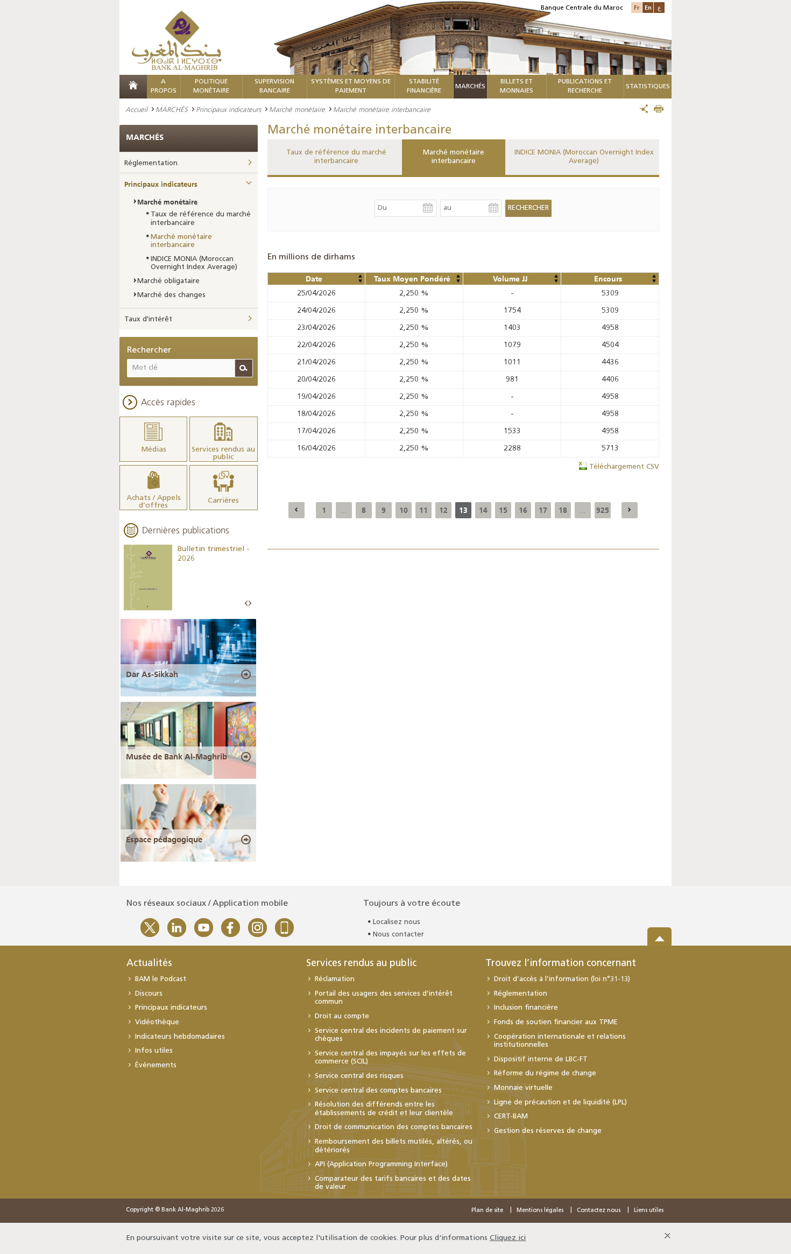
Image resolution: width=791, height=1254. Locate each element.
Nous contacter (398, 934)
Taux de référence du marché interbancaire (336, 157)
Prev (246, 603)
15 (503, 510)
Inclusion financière (526, 1007)
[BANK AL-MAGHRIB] (177, 40)
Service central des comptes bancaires (378, 1090)
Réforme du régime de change (545, 1073)
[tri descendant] (360, 281)
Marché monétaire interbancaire (453, 157)
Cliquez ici (508, 1238)
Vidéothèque (157, 1022)
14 (483, 510)
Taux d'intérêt (148, 319)
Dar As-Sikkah (152, 674)
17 (543, 510)
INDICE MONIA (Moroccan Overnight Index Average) (584, 157)
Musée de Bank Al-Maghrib (176, 757)
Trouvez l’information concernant (560, 964)
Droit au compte (342, 1016)
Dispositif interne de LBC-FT (541, 1059)
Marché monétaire (297, 109)
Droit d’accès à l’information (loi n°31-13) (562, 979)
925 (602, 510)
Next (249, 603)
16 (523, 510)
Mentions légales (540, 1211)
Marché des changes (171, 295)
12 (443, 510)
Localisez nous (396, 922)
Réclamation (335, 979)
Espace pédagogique (164, 839)
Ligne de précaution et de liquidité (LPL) (560, 1102)
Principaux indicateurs (228, 109)
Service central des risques (359, 1076)
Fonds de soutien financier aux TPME (556, 1022)
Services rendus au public (361, 964)
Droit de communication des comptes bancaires (393, 1127)
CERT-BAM (511, 1116)
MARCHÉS (470, 86)
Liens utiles (648, 1211)
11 (423, 510)
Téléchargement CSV (624, 466)
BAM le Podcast (160, 979)
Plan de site (487, 1211)
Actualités (149, 964)
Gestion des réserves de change (548, 1131)
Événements (155, 1065)
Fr (636, 7)
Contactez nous (598, 1211)
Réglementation (151, 163)
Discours (149, 993)
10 (403, 510)
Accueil (136, 109)
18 (563, 510)
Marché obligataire (168, 281)
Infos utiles (154, 1050)
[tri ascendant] (360, 276)
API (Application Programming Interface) (381, 1164)
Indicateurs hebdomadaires (180, 1036)
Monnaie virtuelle (523, 1087)
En (648, 7)
